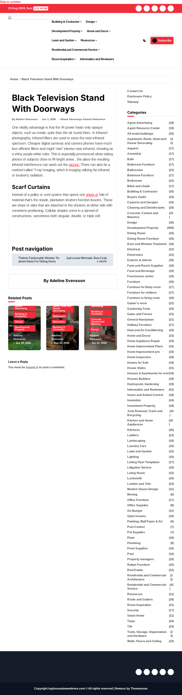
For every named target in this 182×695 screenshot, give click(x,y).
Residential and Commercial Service (75, 49)
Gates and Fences (139, 314)
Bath (130, 159)
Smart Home (135, 615)
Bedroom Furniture (140, 175)
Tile (129, 626)
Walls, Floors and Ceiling (144, 641)
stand (87, 119)
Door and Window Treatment (147, 244)
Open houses (136, 516)
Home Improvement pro (143, 351)
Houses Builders (138, 378)
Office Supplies (137, 505)
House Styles (136, 367)
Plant (130, 537)
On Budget (134, 510)
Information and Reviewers (97, 59)
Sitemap (132, 101)
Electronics (135, 254)
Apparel (132, 148)
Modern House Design (142, 489)
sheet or (92, 195)
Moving (132, 494)
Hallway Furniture (139, 324)
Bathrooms (59, 316)
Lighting (133, 456)
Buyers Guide (136, 196)
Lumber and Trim (139, 483)
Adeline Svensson (67, 280)
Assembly (134, 153)
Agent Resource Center (143, 128)
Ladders (133, 435)
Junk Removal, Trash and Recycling (144, 413)
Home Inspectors (139, 357)
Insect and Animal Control (145, 394)
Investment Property (141, 405)
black (65, 119)
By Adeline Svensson (25, 119)
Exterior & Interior (139, 260)
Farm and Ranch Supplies (145, 265)
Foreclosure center (140, 276)
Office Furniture (138, 499)
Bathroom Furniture (141, 164)
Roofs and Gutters (139, 599)
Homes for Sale (137, 362)
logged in (32, 367)
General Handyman (140, 319)
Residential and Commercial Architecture (146, 577)
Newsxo (120, 688)
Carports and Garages (142, 202)
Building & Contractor (65, 21)
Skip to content (10, 1)
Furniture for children (142, 292)
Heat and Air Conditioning (145, 330)
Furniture (133, 281)
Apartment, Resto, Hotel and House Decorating (62, 307)
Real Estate (135, 570)
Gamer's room (137, 303)
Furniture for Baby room (144, 287)
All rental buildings (140, 133)
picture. (74, 165)
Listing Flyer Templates (143, 462)
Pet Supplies (136, 532)
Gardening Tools (138, 308)
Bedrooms (59, 321)
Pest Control (135, 526)
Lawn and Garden (63, 40)
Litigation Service (139, 467)
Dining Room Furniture (143, 238)
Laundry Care (136, 446)
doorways (76, 119)
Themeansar (139, 688)
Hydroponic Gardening (143, 384)
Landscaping (136, 440)
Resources (88, 40)
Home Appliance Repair (143, 341)
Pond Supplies (137, 548)
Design (90, 21)
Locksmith (134, 478)
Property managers (140, 559)
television (99, 119)
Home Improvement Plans (145, 346)
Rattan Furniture (138, 564)
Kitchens (133, 429)
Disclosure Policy (139, 96)
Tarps (131, 621)
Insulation (134, 400)
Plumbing (134, 543)
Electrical (133, 249)
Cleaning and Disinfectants (146, 207)
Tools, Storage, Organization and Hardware (147, 633)
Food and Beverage (140, 270)
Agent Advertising (139, 122)
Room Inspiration (63, 59)
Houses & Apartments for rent (147, 373)
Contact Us (135, 91)
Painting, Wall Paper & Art (144, 521)
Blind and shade (138, 186)
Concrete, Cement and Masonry (97, 321)
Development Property (66, 31)
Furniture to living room (143, 297)
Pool (130, 553)
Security (133, 610)
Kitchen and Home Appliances (140, 422)
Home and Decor (97, 31)
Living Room (136, 473)
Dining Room (136, 233)
